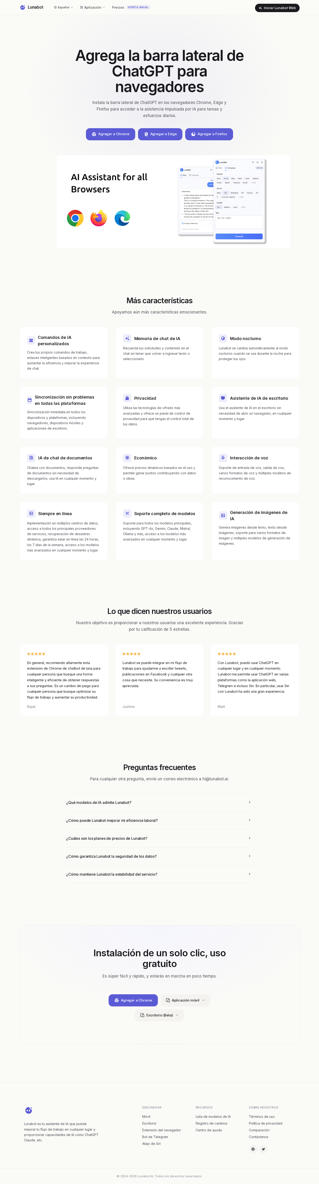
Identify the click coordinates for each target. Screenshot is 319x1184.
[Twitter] (263, 1149)
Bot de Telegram (155, 1137)
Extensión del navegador (161, 1130)
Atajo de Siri (151, 1144)
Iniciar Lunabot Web (280, 8)
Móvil (146, 1117)
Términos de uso (262, 1117)
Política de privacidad (265, 1123)
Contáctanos (258, 1137)
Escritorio (149, 1123)
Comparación (259, 1130)
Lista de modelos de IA (213, 1117)
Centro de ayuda (209, 1130)
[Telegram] (253, 1149)
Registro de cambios (211, 1123)
